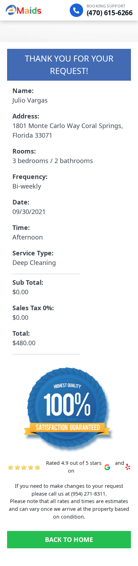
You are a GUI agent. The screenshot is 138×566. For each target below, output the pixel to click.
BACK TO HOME (69, 539)
